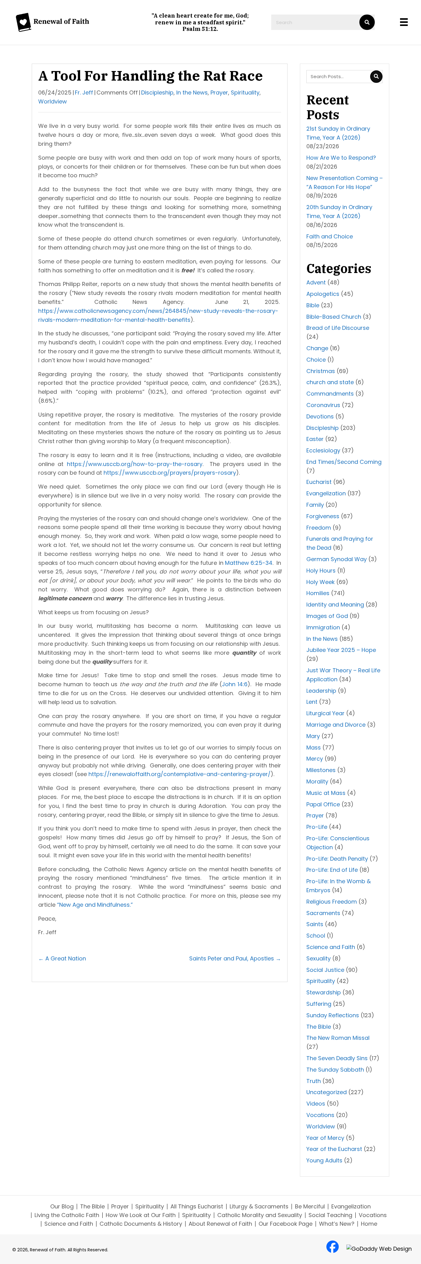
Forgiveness (322, 516)
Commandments (330, 393)
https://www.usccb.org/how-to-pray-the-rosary (134, 464)
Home (369, 1224)
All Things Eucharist (196, 1206)
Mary (313, 736)
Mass (313, 747)
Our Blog (62, 1206)
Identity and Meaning (335, 604)
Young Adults (324, 1160)
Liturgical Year (325, 713)
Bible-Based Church (333, 317)
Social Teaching (330, 1215)
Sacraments (323, 913)
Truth (313, 1081)
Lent (311, 702)
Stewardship (323, 992)
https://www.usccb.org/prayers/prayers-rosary (170, 473)
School (315, 935)
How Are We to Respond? (342, 158)
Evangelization (326, 493)
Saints (314, 924)
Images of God (327, 616)
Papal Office (323, 804)
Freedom (318, 527)
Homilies (317, 593)
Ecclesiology (323, 450)
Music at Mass (325, 793)
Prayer (219, 92)
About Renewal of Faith (220, 1224)
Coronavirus (323, 405)
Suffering (318, 1004)
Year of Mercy (325, 1138)
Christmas (320, 371)
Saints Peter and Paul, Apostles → (235, 958)
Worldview (52, 101)
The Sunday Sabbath (335, 1069)
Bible (312, 305)
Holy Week (320, 582)
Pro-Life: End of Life (332, 870)
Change (317, 348)
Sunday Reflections (332, 1015)
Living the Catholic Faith (67, 1215)
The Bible (318, 1027)
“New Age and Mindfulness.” (95, 905)
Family (315, 505)
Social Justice (325, 970)
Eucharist (319, 482)
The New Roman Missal (338, 1038)
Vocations (320, 1115)
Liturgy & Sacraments (259, 1206)
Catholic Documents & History (141, 1224)
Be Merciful (310, 1206)
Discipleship (157, 92)
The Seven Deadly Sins (337, 1058)
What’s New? (336, 1224)
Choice (316, 359)
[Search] (367, 22)
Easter (315, 439)
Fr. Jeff (84, 92)
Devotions (320, 416)
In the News (192, 92)
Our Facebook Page (286, 1224)
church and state (330, 382)
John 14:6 (234, 684)
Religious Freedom (331, 901)
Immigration (323, 627)
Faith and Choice (329, 236)
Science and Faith (330, 947)
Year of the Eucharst (334, 1149)
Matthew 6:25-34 (248, 563)
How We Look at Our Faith (141, 1215)
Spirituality (245, 92)
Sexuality (318, 958)
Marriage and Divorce (336, 725)
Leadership (321, 691)
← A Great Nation (62, 958)
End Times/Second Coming (344, 462)
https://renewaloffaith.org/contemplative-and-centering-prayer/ (179, 774)
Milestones (321, 770)
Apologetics (322, 294)
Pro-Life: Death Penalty (337, 859)
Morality (317, 781)
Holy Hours (321, 570)
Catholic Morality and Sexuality (259, 1215)
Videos (315, 1103)
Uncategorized (326, 1092)
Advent (316, 282)
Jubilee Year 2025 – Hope (341, 650)
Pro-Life (316, 827)
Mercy (314, 758)
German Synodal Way (336, 559)
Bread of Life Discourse (337, 328)
